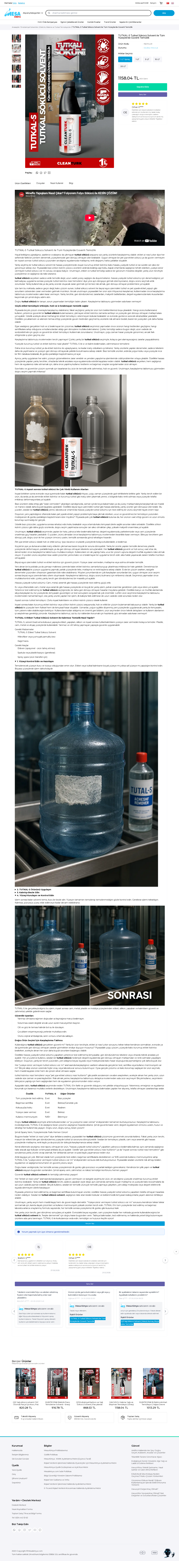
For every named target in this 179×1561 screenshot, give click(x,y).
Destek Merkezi (19, 1505)
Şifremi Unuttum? (19, 1478)
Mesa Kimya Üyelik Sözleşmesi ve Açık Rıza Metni (66, 1467)
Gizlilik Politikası (51, 1454)
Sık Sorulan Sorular (20, 1459)
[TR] (168, 3)
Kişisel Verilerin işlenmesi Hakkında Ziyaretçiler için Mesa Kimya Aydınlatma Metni (80, 1463)
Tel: (20, 1517)
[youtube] (35, 1530)
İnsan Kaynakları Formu (22, 1509)
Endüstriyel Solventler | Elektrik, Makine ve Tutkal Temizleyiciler (46, 27)
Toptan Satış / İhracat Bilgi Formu (27, 1513)
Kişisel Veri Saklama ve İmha (56, 1480)
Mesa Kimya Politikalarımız (56, 1450)
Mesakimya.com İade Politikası (57, 1471)
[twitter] (29, 1530)
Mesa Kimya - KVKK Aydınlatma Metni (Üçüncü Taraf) (67, 1459)
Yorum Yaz (89, 1223)
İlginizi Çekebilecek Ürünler (72, 22)
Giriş (15, 3)
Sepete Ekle (143, 87)
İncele (26, 1402)
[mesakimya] (12, 13)
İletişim (153, 3)
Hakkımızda (17, 1450)
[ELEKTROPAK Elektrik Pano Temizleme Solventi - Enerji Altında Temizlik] (57, 1383)
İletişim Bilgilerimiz (20, 1454)
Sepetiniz (16, 1482)
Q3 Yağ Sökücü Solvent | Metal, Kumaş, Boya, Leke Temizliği (140, 1322)
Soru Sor (142, 94)
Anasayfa (15, 27)
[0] (161, 3)
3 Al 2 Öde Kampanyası (47, 22)
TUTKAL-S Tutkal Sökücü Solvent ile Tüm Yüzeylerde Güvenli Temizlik (88, 1319)
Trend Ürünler (110, 22)
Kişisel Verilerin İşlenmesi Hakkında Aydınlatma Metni (67, 1484)
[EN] (173, 3)
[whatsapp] (14, 1530)
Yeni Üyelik (17, 1470)
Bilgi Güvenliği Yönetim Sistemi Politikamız (63, 1475)
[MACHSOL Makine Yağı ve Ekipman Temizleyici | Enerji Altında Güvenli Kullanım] (121, 1383)
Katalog (21, 3)
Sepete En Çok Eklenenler (130, 22)
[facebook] (19, 1530)
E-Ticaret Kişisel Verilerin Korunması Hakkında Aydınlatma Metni (72, 1488)
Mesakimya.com (35, 1551)
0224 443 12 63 (141, 3)
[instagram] (24, 1530)
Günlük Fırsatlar (94, 22)
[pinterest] (40, 1530)
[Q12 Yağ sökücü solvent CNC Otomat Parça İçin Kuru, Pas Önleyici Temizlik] (26, 1383)
